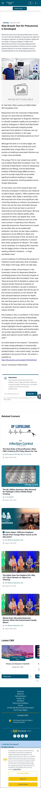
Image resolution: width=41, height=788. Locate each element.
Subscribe (30, 394)
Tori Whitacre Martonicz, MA (14, 540)
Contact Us (21, 698)
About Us (20, 694)
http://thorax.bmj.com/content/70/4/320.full (19, 360)
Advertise (20, 691)
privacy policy (7, 399)
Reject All (23, 779)
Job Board (20, 701)
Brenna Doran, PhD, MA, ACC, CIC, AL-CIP (18, 454)
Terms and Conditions (20, 703)
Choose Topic (18, 8)
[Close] (38, 751)
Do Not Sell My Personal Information (20, 708)
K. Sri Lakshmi (9, 497)
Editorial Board (20, 696)
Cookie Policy (17, 769)
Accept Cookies (23, 784)
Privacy (20, 705)
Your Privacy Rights (20, 710)
